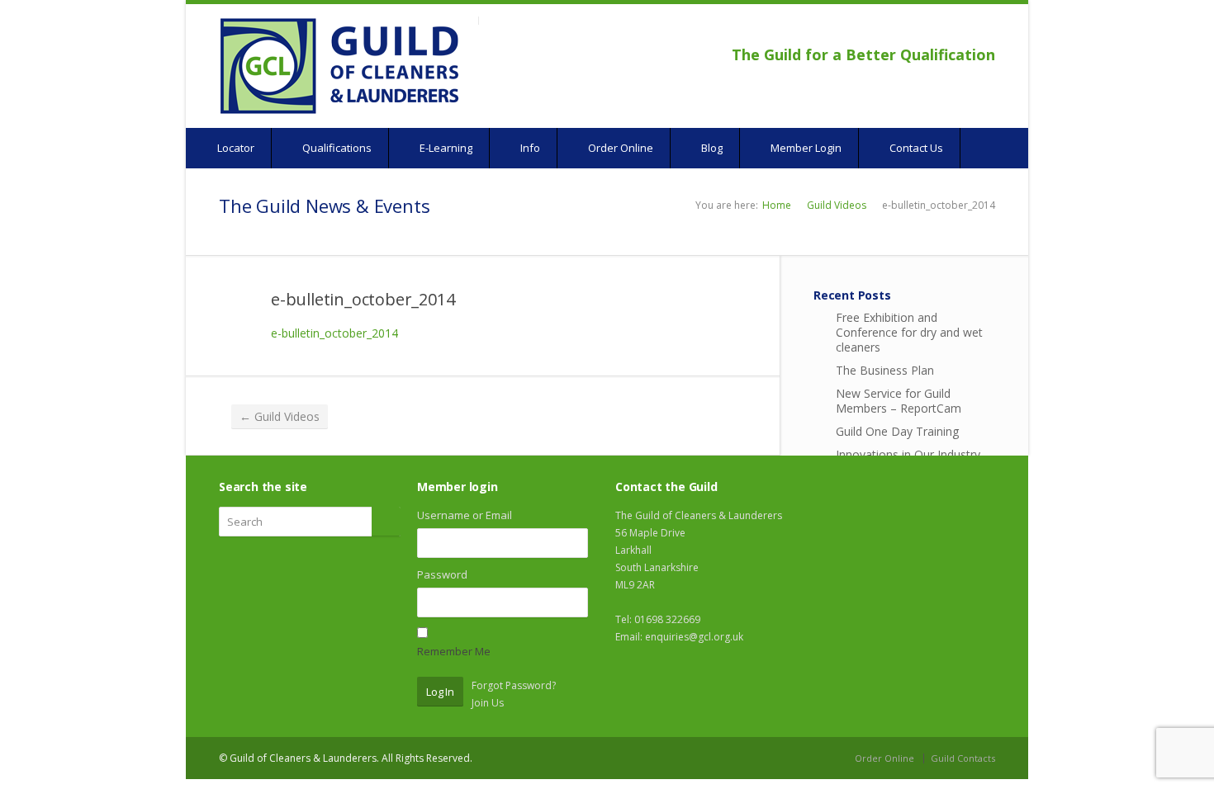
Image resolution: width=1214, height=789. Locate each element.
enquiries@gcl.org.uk (694, 637)
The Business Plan (885, 370)
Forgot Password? (514, 685)
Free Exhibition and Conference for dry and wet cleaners (909, 332)
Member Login (805, 147)
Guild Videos (836, 205)
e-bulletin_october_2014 (362, 299)
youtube (962, 29)
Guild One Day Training (897, 431)
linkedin (984, 29)
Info (529, 147)
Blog (711, 147)
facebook (943, 29)
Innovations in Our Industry (908, 454)
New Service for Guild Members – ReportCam (898, 400)
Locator (234, 147)
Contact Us (915, 147)
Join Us (488, 703)
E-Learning (444, 147)
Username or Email (464, 515)
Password (442, 574)
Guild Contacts (963, 758)
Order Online (619, 147)
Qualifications (336, 147)
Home (776, 205)
